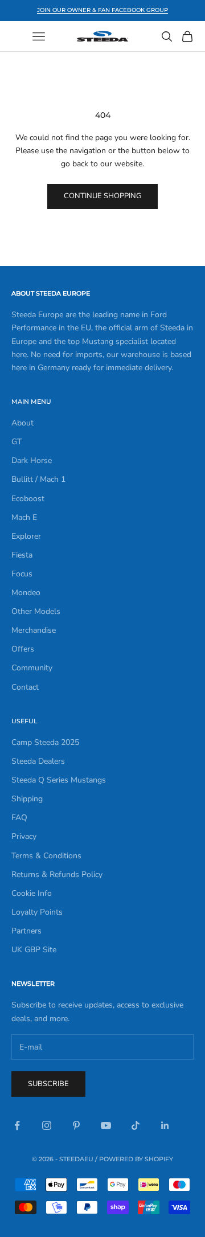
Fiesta (21, 555)
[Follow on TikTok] (135, 1125)
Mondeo (25, 592)
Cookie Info (31, 893)
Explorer (26, 536)
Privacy (23, 836)
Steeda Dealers (38, 761)
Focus (21, 573)
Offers (22, 649)
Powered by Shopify (136, 1159)
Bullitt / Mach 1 (38, 479)
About (22, 422)
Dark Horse (31, 460)
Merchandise (33, 630)
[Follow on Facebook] (17, 1125)
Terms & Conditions (46, 855)
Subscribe (48, 1084)
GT (16, 441)
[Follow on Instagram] (46, 1125)
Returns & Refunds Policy (56, 874)
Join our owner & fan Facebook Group (102, 10)
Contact (25, 687)
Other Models (35, 611)
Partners (26, 930)
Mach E (24, 517)
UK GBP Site (33, 949)
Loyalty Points (37, 912)
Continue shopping (102, 196)
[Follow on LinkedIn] (165, 1125)
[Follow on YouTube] (106, 1125)
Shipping (27, 798)
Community (31, 667)
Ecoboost (27, 498)
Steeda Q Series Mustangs (58, 780)
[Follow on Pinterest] (76, 1125)
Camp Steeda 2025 (45, 742)
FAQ (19, 817)
